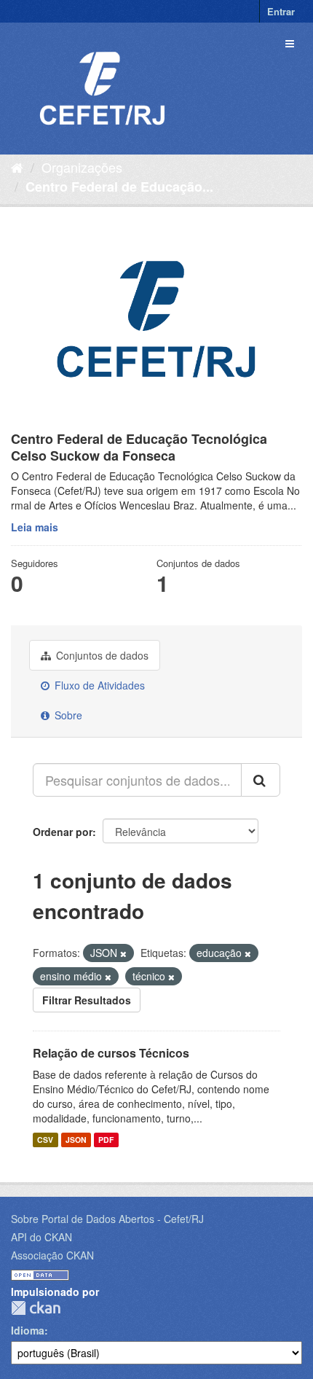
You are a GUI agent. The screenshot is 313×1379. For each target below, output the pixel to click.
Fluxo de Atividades (98, 685)
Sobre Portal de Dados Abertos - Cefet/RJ (107, 1218)
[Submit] (260, 780)
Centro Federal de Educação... (119, 186)
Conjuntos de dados (100, 655)
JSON (76, 1139)
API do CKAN (41, 1237)
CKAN (35, 1308)
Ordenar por (62, 831)
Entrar (281, 11)
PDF (106, 1139)
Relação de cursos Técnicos (111, 1052)
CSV (45, 1139)
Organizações (81, 166)
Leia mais (34, 527)
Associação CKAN (52, 1255)
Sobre (67, 715)
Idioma (27, 1330)
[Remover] (123, 953)
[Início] (17, 166)
